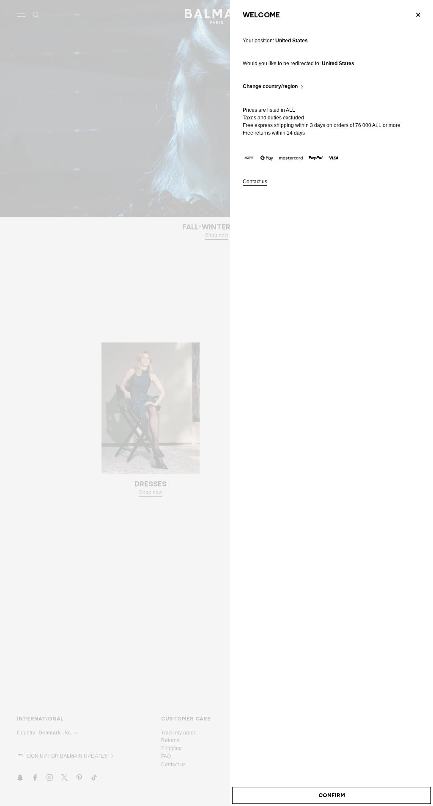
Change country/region (270, 86)
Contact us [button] (255, 182)
